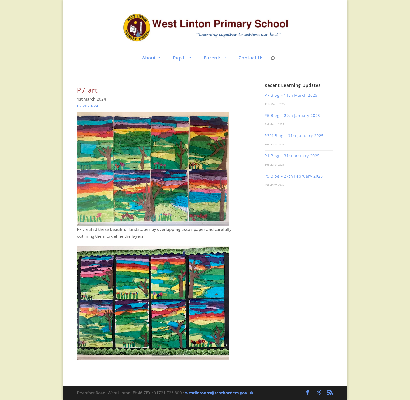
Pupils (180, 58)
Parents (213, 58)
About (149, 58)
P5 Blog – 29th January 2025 (292, 115)
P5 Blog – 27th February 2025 (294, 176)
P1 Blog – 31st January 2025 (292, 156)
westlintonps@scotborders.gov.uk (219, 392)
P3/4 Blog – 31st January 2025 (294, 135)
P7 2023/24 (87, 106)
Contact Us (251, 58)
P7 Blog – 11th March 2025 (291, 95)
